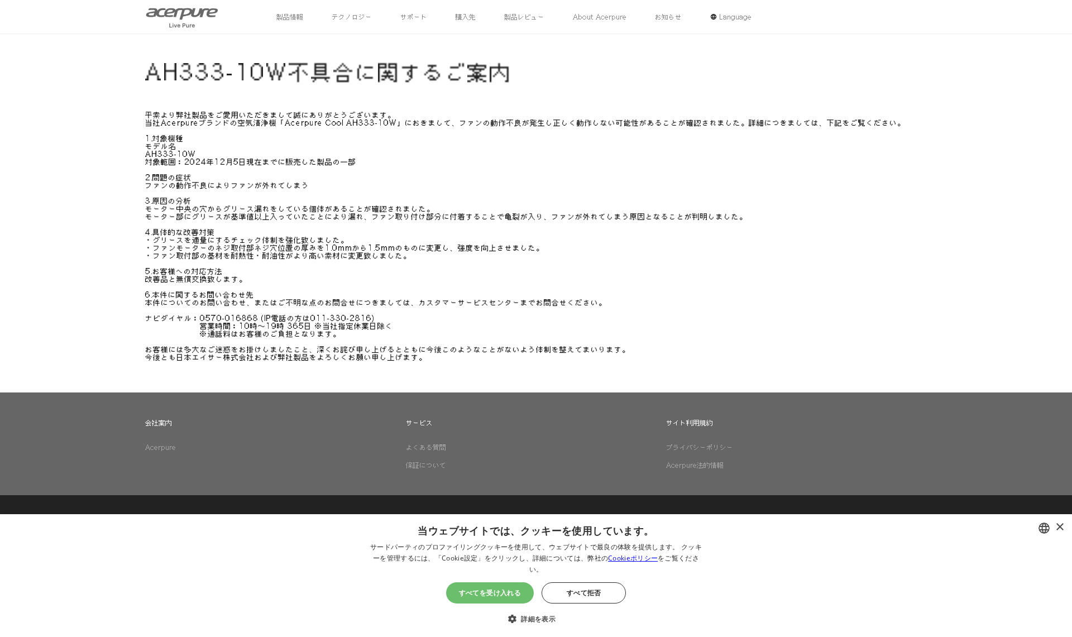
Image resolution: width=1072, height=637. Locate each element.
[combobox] (1044, 528)
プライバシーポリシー (699, 447)
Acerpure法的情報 (695, 465)
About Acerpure (599, 16)
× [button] (1059, 527)
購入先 (466, 16)
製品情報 (289, 16)
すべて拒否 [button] (584, 592)
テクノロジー (352, 16)
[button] (536, 618)
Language (735, 16)
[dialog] (536, 575)
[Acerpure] (182, 16)
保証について (426, 465)
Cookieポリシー (633, 558)
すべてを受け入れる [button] (490, 592)
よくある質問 (426, 447)
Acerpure (160, 447)
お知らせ (668, 16)
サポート (413, 16)
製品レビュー (524, 16)
